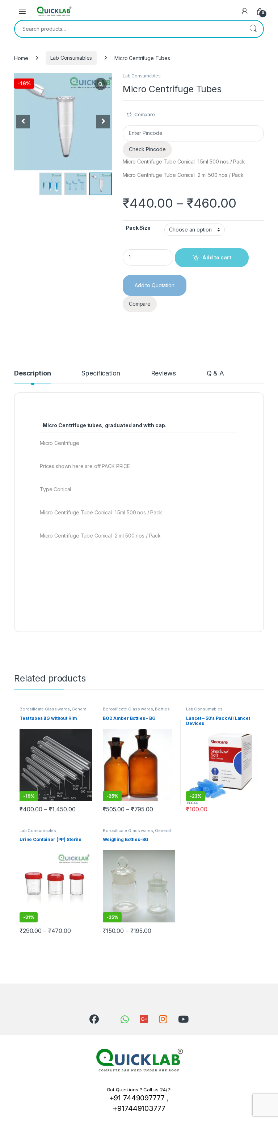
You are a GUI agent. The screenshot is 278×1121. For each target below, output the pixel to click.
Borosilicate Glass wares (45, 709)
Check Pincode (147, 149)
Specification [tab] (100, 373)
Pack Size (138, 228)
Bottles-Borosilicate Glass (137, 711)
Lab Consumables (71, 58)
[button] (103, 121)
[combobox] (129, 29)
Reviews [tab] (163, 373)
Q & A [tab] (215, 373)
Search (253, 29)
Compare (144, 114)
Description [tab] (32, 373)
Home (21, 58)
